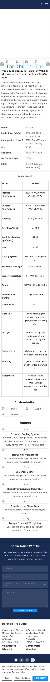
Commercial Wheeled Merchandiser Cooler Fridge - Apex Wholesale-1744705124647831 (12, 647)
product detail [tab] (25, 176)
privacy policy (18, 672)
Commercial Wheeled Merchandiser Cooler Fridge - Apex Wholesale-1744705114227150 (36, 647)
